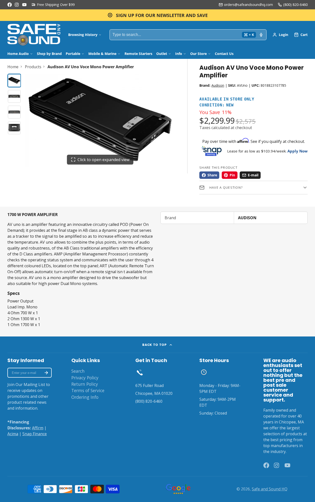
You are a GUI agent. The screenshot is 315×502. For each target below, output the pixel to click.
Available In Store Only (226, 99)
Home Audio (18, 53)
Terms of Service (87, 390)
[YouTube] (24, 4)
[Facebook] (9, 4)
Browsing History (82, 34)
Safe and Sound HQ (269, 489)
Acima (12, 433)
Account (280, 35)
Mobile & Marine (102, 53)
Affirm (37, 428)
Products (33, 66)
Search (78, 371)
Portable (73, 53)
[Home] (33, 35)
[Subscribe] (46, 373)
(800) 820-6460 (295, 4)
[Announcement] (157, 15)
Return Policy (84, 384)
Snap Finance (34, 433)
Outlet (161, 53)
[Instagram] (17, 4)
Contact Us (224, 53)
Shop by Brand (49, 53)
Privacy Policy (84, 378)
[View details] (139, 372)
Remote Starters (138, 53)
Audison (217, 85)
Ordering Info (84, 397)
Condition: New (216, 105)
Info (178, 53)
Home (12, 66)
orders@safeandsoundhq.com (248, 4)
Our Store (198, 53)
